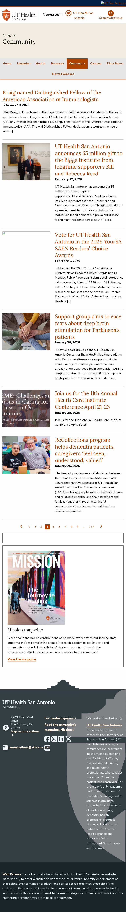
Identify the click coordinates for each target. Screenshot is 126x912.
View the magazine (22, 659)
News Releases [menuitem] (63, 74)
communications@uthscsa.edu (26, 747)
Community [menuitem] (77, 63)
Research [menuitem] (57, 63)
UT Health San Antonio (104, 725)
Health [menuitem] (40, 63)
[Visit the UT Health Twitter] (68, 740)
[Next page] (100, 526)
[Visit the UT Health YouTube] (47, 749)
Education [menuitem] (23, 63)
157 (91, 527)
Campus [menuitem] (95, 63)
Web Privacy (11, 874)
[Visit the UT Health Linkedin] (61, 740)
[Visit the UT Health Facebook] (47, 740)
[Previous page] (22, 526)
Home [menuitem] (7, 63)
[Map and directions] (5, 728)
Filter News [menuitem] (115, 63)
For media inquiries (59, 718)
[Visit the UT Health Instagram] (54, 740)
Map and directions (25, 731)
